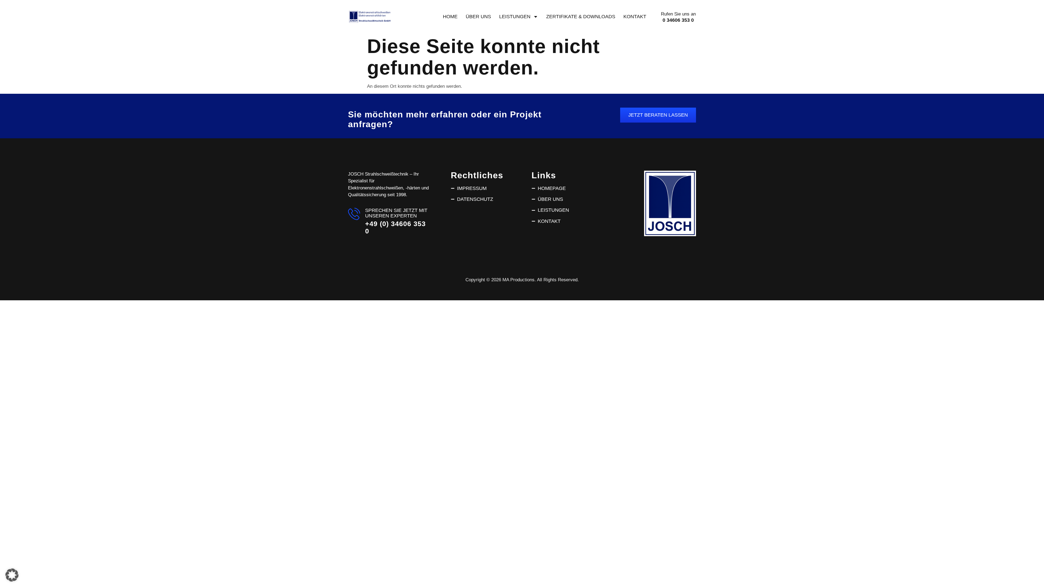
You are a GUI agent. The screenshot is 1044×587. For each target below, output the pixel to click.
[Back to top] (1031, 570)
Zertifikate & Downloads (580, 16)
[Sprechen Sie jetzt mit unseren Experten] (354, 214)
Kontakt (634, 16)
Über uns (478, 16)
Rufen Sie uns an (678, 14)
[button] (12, 575)
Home (450, 16)
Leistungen (514, 16)
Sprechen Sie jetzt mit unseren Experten (396, 212)
